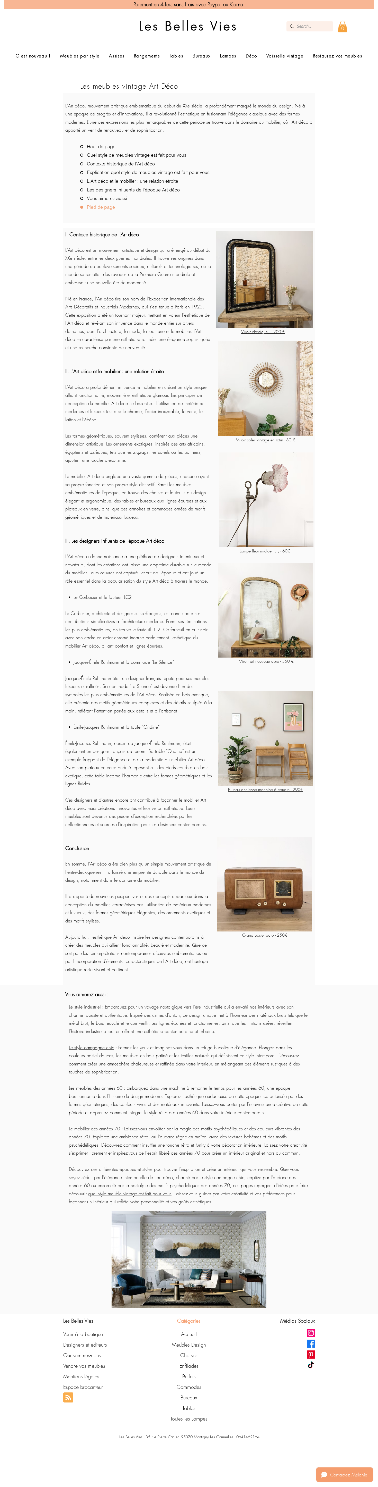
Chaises (188, 1355)
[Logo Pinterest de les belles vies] (311, 1354)
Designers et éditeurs (85, 1344)
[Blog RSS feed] (68, 1397)
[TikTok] (311, 1365)
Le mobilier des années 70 (94, 1128)
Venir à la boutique (83, 1334)
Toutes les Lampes (189, 1418)
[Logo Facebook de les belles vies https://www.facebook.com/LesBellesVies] (311, 1344)
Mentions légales (81, 1376)
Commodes (189, 1386)
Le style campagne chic (91, 1047)
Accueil (189, 1334)
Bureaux (189, 1397)
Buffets (189, 1376)
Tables (188, 1408)
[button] (342, 26)
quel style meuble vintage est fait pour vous (130, 1193)
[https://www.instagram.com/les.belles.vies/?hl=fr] (311, 1333)
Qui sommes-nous (82, 1355)
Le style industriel (85, 1007)
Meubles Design (189, 1344)
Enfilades (189, 1365)
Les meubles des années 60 (96, 1088)
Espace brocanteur (83, 1386)
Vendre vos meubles (84, 1365)
